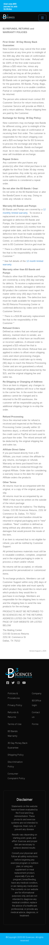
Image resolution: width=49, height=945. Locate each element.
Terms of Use (14, 723)
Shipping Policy (16, 754)
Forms (35, 723)
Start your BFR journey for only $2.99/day (10, 6)
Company (36, 693)
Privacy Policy (15, 705)
